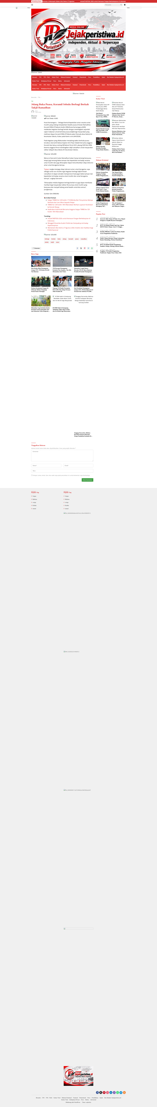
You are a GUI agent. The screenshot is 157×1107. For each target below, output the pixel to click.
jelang (64, 239)
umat (57, 242)
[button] (121, 4)
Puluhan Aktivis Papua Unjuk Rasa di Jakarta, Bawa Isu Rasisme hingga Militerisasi (118, 150)
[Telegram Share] (88, 248)
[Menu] (32, 4)
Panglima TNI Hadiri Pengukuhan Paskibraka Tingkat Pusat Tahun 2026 (110, 251)
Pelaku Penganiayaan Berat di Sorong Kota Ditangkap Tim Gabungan (102, 204)
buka (59, 239)
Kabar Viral (55, 77)
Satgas (34, 496)
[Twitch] (114, 1092)
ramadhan (84, 239)
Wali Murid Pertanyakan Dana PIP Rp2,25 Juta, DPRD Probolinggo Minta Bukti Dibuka (102, 115)
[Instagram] (107, 1092)
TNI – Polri (47, 77)
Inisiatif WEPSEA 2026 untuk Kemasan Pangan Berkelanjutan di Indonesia (67, 1)
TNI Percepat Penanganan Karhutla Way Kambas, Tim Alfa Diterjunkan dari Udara (62, 270)
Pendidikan (96, 77)
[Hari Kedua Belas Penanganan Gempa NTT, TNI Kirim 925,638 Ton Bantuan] (41, 261)
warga (34, 502)
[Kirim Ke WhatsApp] (92, 248)
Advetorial (67, 81)
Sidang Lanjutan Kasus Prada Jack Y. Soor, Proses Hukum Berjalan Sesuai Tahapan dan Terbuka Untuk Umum (102, 189)
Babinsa (35, 499)
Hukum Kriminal (66, 77)
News (89, 77)
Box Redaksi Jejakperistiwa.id (115, 77)
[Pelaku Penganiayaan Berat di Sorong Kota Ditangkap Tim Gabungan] (103, 197)
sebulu (46, 242)
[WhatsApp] (117, 1092)
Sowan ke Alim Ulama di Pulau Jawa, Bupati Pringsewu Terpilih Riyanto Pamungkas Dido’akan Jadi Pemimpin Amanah (112, 219)
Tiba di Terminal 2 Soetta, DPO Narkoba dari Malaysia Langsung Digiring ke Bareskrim (118, 204)
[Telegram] (120, 1092)
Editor (36, 111)
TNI (40, 77)
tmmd (34, 508)
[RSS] (124, 1092)
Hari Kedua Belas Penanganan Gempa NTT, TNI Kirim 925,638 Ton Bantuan (119, 1)
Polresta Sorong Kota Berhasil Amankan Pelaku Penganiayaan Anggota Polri (118, 189)
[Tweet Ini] (81, 248)
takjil (52, 242)
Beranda (34, 77)
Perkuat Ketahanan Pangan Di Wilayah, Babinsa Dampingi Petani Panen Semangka (39, 290)
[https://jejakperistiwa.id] (78, 40)
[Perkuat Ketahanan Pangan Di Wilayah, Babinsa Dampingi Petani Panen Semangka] (41, 281)
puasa (76, 239)
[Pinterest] (104, 1092)
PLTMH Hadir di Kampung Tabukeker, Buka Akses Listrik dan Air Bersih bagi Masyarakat (61, 309)
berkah (53, 239)
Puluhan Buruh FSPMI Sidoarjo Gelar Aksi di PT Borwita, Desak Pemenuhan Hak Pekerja (118, 115)
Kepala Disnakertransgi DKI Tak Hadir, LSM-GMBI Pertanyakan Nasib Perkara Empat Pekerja (102, 130)
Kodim (34, 505)
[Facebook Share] (77, 248)
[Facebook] (97, 1092)
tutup (28, 7)
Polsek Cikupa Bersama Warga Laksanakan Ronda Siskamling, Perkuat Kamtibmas (112, 239)
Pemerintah (83, 77)
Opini (103, 77)
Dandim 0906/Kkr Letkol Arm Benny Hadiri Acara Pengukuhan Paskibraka (112, 232)
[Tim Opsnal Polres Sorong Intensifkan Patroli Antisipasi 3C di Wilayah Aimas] (119, 167)
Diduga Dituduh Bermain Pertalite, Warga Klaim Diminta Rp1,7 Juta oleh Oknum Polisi (102, 148)
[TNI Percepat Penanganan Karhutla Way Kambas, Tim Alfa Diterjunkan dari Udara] (62, 261)
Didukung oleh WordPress (73, 1102)
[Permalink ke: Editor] (32, 111)
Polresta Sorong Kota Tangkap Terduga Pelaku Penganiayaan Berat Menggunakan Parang (102, 174)
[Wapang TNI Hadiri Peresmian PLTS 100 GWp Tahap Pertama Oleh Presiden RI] (62, 281)
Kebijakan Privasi (46, 81)
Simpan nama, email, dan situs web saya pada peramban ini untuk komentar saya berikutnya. (61, 475)
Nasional (75, 77)
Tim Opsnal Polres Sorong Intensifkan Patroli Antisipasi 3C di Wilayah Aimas (118, 174)
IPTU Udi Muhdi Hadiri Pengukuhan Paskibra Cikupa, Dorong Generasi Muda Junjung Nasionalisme (111, 245)
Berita (60, 81)
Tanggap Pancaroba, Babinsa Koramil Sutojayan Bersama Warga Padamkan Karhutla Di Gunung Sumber (82, 434)
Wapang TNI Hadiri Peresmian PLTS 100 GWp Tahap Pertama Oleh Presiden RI (61, 290)
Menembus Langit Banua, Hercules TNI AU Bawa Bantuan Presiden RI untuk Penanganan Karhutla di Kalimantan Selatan (83, 270)
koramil (71, 239)
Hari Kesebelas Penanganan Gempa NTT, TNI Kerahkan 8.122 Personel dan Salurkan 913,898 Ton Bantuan (83, 290)
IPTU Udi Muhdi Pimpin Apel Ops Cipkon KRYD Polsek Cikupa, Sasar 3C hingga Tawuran (112, 226)
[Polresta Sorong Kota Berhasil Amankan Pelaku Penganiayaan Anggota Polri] (119, 182)
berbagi (47, 239)
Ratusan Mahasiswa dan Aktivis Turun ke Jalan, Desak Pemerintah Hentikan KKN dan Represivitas (118, 133)
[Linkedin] (110, 1092)
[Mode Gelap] (125, 4)
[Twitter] (100, 1092)
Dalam (47, 169)
